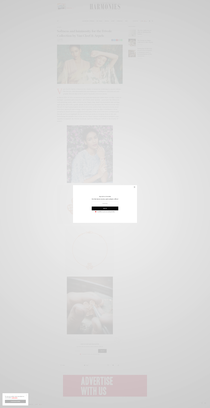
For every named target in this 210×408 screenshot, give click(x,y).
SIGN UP (105, 208)
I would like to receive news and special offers (106, 211)
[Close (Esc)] (134, 188)
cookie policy (14, 397)
